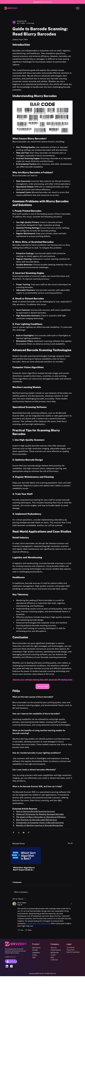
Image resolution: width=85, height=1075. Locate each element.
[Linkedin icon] (7, 966)
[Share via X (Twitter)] (18, 832)
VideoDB (36, 2)
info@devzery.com (10, 957)
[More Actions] (71, 903)
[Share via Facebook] (13, 832)
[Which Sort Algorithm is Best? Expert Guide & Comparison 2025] (26, 855)
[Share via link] (29, 832)
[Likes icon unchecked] (18, 930)
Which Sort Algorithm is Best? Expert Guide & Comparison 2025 (24, 868)
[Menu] (78, 8)
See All (70, 843)
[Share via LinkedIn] (24, 832)
